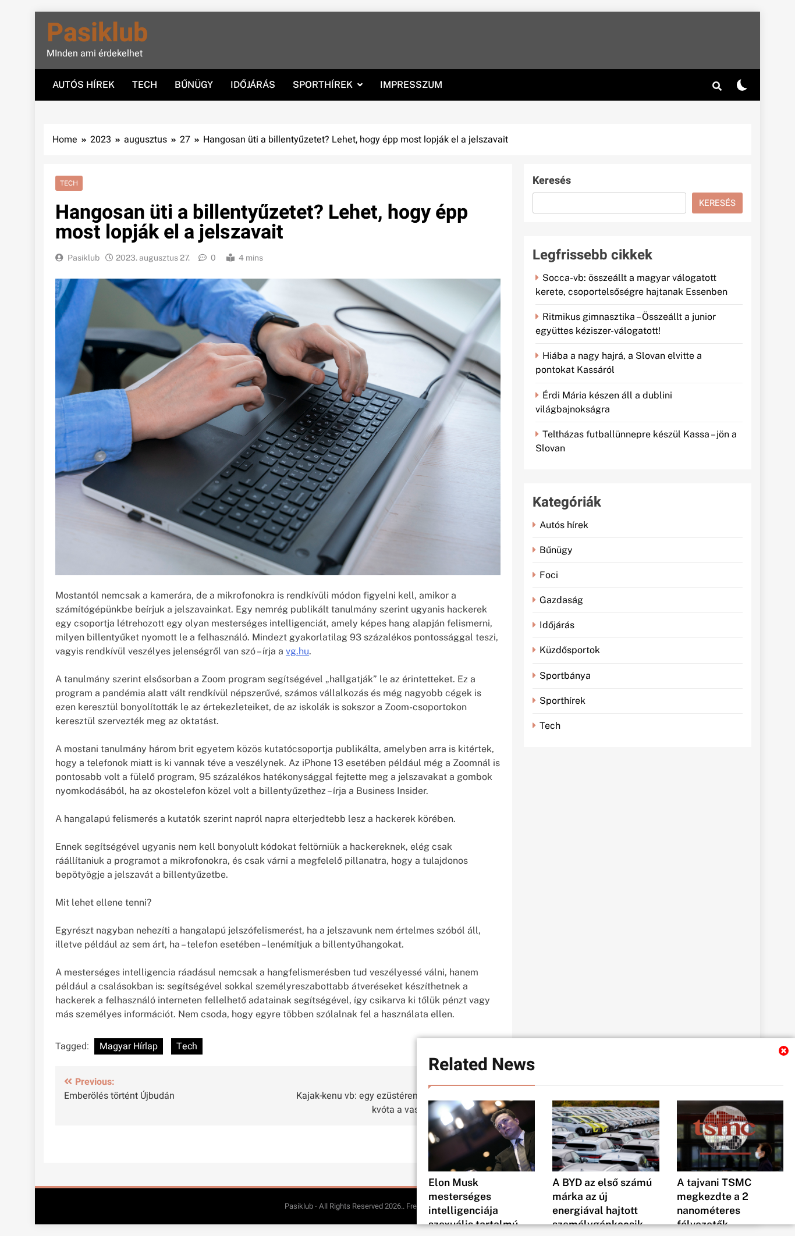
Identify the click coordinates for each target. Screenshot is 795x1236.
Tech (144, 84)
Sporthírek (323, 84)
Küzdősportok (570, 650)
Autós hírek (83, 84)
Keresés (552, 180)
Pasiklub (97, 33)
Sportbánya (565, 675)
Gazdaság (561, 599)
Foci (549, 574)
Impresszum (411, 84)
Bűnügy (194, 84)
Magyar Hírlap (129, 1046)
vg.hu (297, 651)
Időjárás (252, 84)
